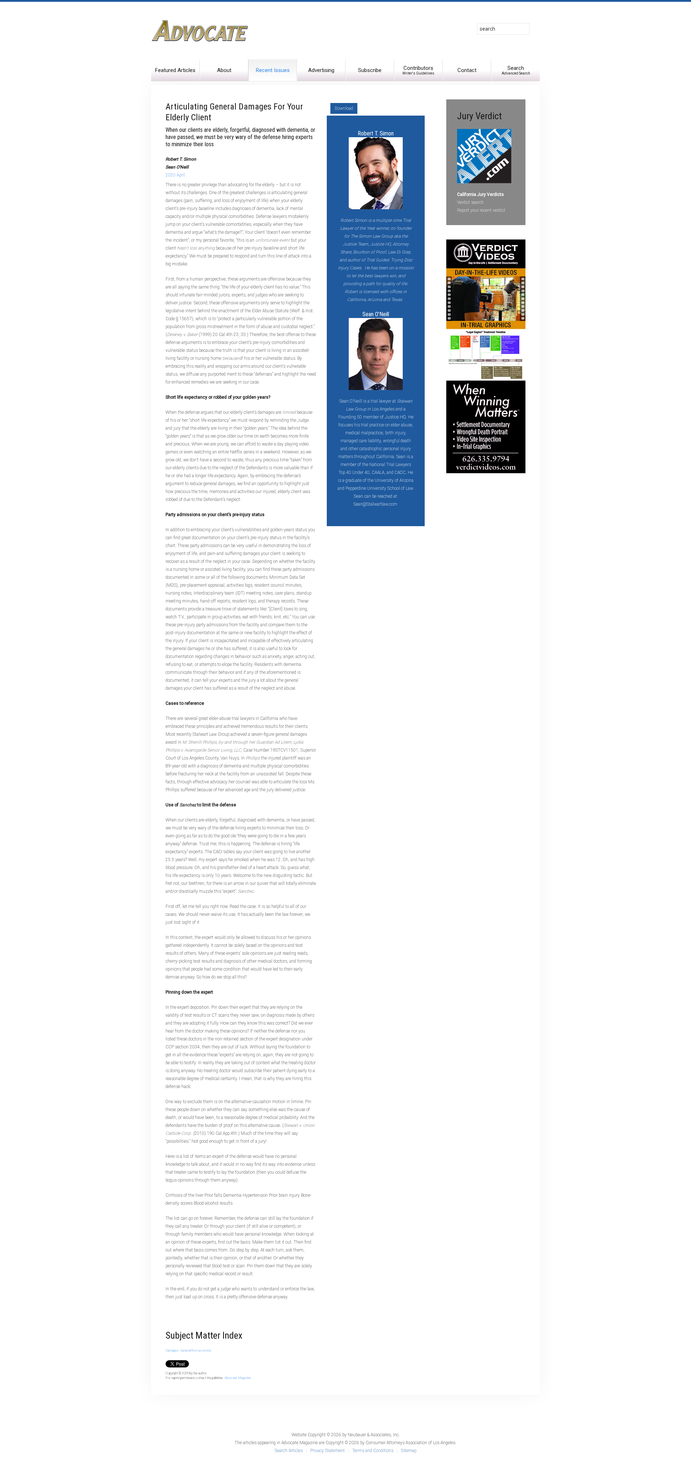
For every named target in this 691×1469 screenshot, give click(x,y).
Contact (467, 70)
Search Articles (289, 1450)
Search (516, 70)
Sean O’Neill (375, 314)
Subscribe (369, 70)
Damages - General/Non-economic (189, 1350)
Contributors (418, 70)
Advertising (321, 70)
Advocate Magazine (238, 1378)
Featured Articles (175, 70)
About (224, 70)
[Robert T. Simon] (376, 172)
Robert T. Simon (376, 133)
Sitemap (408, 1450)
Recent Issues (273, 70)
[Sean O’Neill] (376, 353)
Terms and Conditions (372, 1450)
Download (344, 108)
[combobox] (503, 29)
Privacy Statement (327, 1450)
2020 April (175, 175)
